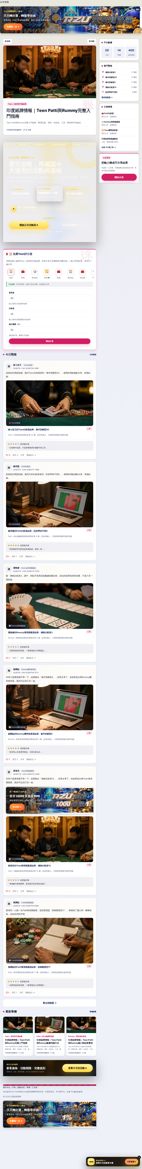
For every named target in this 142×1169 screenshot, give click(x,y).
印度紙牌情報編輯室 (14, 130)
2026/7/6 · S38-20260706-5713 (25, 673)
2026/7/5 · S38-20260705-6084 (26, 906)
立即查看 (131, 1162)
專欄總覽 (93, 1012)
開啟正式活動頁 (29, 225)
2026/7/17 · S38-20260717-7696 (26, 470)
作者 (14, 1087)
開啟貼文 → (31, 455)
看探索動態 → (107, 97)
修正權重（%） (15, 324)
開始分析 (119, 177)
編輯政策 (21, 1087)
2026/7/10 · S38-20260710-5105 (26, 571)
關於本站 (6, 1087)
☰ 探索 (7, 41)
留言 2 (15, 891)
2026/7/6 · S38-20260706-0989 (26, 368)
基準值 (11, 293)
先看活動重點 (70, 225)
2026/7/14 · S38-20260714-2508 (26, 774)
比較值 (11, 308)
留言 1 (14, 556)
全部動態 (93, 354)
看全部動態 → (50, 1003)
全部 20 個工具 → (109, 147)
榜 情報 (91, 41)
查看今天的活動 (77, 1068)
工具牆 (34, 1087)
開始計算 (49, 341)
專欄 (28, 1087)
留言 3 (15, 455)
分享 (22, 455)
